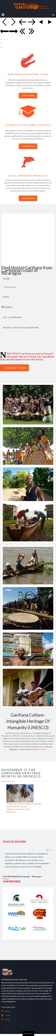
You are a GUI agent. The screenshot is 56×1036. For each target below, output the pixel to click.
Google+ (7, 1019)
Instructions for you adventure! (21, 328)
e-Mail (6, 297)
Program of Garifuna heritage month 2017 (24, 804)
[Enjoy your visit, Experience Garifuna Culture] (28, 6)
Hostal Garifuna (31, 857)
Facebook (7, 1011)
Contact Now (15, 368)
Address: (7, 307)
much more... (41, 749)
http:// (6, 879)
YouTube (8, 1015)
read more (29, 96)
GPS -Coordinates (12, 317)
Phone (6, 279)
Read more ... (11, 812)
